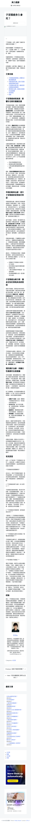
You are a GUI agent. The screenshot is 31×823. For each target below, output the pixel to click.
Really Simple (18, 820)
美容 (8, 758)
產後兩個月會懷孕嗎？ (13, 713)
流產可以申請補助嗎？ (13, 716)
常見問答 (11, 92)
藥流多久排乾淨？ (11, 739)
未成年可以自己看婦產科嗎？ (14, 709)
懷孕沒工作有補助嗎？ (13, 723)
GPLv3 (27, 820)
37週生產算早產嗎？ (12, 719)
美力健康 (15, 2)
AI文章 (14, 660)
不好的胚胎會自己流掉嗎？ (14, 736)
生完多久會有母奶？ (12, 726)
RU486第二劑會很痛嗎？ (13, 729)
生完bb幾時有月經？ (12, 696)
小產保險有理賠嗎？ (12, 703)
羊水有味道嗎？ (11, 699)
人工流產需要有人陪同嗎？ (14, 743)
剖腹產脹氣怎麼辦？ (12, 733)
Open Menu (16, 5)
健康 (8, 754)
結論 (10, 94)
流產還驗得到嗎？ (11, 706)
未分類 (8, 756)
